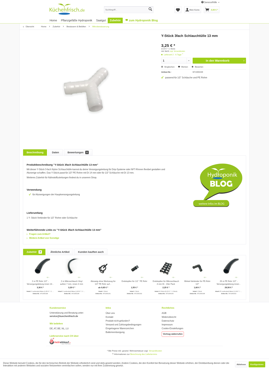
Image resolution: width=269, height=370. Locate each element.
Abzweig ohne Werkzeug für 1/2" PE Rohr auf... (103, 282)
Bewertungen (78, 152)
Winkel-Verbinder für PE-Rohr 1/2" (197, 282)
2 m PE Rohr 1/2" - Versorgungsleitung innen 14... (40, 282)
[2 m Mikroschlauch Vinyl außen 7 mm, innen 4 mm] (71, 268)
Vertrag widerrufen (173, 334)
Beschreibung (35, 152)
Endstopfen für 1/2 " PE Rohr (134, 281)
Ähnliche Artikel (59, 252)
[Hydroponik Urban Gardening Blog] (217, 185)
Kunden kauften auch (91, 252)
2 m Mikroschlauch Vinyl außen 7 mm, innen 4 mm (71, 282)
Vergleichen (169, 67)
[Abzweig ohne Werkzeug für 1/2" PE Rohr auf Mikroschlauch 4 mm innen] (103, 268)
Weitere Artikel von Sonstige (44, 238)
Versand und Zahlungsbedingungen (123, 324)
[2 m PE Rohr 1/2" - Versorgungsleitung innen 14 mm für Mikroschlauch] (40, 268)
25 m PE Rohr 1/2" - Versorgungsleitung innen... (229, 282)
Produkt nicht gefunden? (118, 321)
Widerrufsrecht (169, 317)
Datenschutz (168, 321)
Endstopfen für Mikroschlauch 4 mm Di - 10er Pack (166, 282)
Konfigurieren (257, 364)
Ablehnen (241, 364)
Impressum (167, 324)
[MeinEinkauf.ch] (77, 341)
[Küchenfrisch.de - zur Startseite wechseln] (67, 9)
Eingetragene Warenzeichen (120, 328)
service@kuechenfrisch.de (64, 316)
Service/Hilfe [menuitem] (210, 2)
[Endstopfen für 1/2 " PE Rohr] (134, 268)
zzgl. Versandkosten (177, 51)
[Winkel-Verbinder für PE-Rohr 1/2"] (197, 268)
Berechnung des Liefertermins (143, 354)
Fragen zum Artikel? (39, 234)
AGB (164, 313)
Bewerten (198, 67)
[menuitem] (128, 9)
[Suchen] (150, 9)
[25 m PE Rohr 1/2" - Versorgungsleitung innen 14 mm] (228, 268)
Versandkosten (155, 351)
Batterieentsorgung (115, 332)
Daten (55, 152)
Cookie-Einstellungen (172, 328)
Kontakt (109, 317)
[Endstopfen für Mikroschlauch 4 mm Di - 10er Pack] (165, 268)
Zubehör (34, 252)
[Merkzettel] (177, 9)
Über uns (110, 313)
